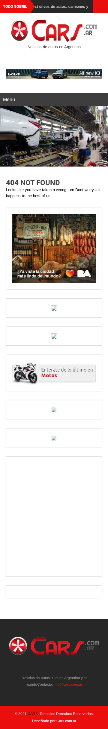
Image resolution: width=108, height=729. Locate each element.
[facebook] (57, 670)
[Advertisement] (54, 516)
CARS (33, 714)
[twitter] (44, 670)
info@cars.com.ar (68, 684)
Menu (9, 99)
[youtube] (64, 670)
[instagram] (51, 670)
